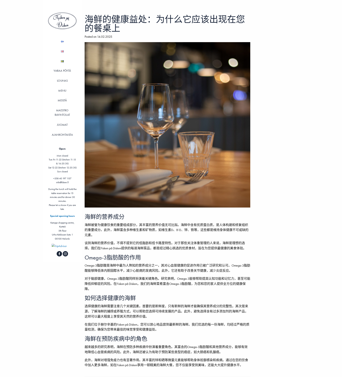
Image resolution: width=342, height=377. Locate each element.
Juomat (62, 125)
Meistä (62, 100)
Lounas (62, 81)
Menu (62, 90)
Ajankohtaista (62, 135)
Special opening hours (62, 215)
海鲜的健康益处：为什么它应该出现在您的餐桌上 (165, 23)
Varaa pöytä (62, 71)
